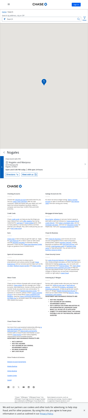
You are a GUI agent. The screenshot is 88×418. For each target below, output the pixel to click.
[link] (8, 387)
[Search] (78, 19)
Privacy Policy (46, 413)
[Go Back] (4, 152)
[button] (84, 410)
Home (4, 12)
